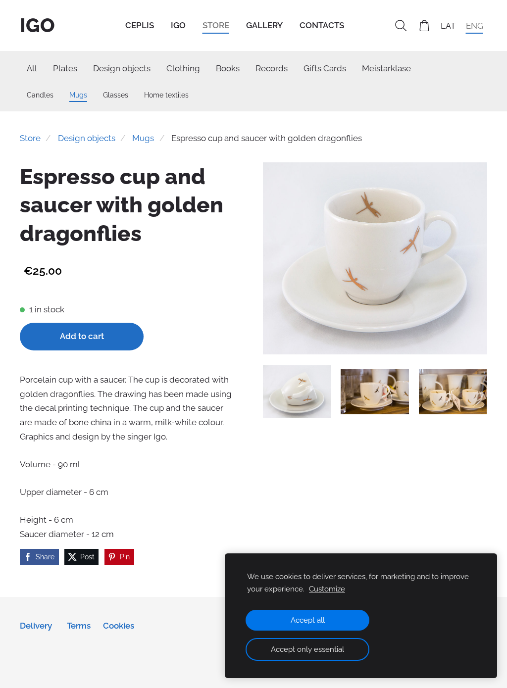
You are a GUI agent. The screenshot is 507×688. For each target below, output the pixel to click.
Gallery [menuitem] (264, 25)
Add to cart (82, 336)
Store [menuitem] (216, 25)
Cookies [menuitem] (118, 626)
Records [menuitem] (271, 68)
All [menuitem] (32, 68)
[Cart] (424, 26)
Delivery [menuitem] (36, 626)
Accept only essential (307, 649)
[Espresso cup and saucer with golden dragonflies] (297, 391)
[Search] (401, 26)
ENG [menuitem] (474, 25)
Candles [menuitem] (40, 95)
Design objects (86, 138)
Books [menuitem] (228, 68)
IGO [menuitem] (178, 25)
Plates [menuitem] (65, 68)
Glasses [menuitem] (115, 95)
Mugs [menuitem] (78, 95)
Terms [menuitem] (79, 626)
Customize (327, 589)
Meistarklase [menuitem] (386, 68)
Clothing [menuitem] (183, 68)
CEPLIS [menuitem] (139, 25)
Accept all (308, 620)
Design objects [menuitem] (122, 68)
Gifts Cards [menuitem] (325, 68)
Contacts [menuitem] (322, 25)
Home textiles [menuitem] (166, 95)
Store (30, 138)
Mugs (143, 138)
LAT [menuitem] (448, 25)
